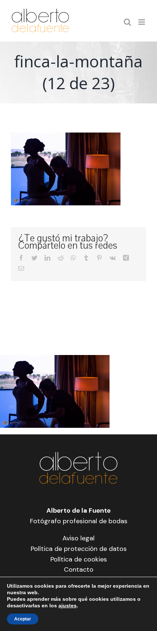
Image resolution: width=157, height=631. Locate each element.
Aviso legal (78, 538)
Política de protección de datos (79, 548)
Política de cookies (78, 559)
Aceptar (22, 619)
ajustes (67, 605)
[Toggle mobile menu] (142, 22)
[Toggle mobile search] (127, 22)
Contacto (78, 569)
